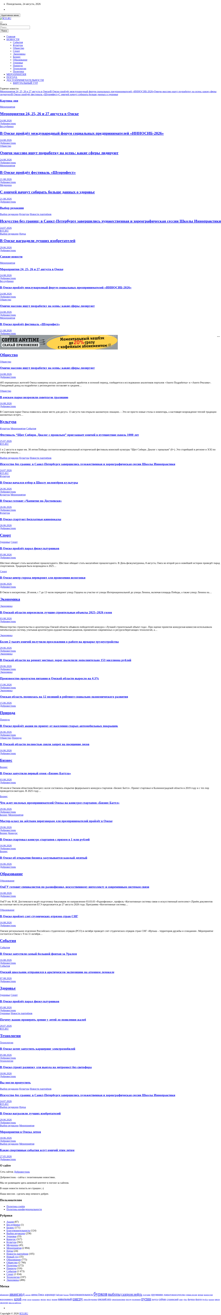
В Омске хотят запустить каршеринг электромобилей (37, 1048)
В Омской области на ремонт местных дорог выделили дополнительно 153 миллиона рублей (65, 660)
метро (43, 1299)
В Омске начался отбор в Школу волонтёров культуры (39, 482)
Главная (10, 36)
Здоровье (18, 62)
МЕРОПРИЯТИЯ (16, 74)
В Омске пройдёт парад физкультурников (29, 548)
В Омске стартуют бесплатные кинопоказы (30, 519)
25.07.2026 (6, 441)
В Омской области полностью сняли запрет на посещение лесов (44, 744)
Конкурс (13, 833)
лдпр (24, 1299)
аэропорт (50, 1294)
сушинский (172, 1299)
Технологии (19, 68)
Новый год (12, 1256)
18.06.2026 (6, 584)
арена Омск (37, 1294)
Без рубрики (7, 126)
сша (181, 1299)
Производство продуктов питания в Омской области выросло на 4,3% (49, 678)
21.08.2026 (6, 179)
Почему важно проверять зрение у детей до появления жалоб (43, 1019)
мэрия (54, 1299)
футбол (205, 1299)
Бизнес (17, 56)
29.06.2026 (6, 247)
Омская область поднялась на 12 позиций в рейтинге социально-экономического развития (64, 696)
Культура (18, 45)
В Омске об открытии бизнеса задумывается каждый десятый (43, 857)
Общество (18, 48)
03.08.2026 (6, 618)
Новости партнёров (40, 214)
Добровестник (8, 123)
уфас (185, 1299)
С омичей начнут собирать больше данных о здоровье (88, 94)
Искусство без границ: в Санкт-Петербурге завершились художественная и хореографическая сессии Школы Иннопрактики (110, 221)
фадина (191, 1299)
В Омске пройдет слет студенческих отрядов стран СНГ (39, 916)
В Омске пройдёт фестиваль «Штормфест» (35, 94)
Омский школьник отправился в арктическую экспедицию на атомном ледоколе (57, 972)
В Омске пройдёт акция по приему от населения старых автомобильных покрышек (59, 726)
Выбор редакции (12, 208)
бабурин (59, 1295)
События (18, 42)
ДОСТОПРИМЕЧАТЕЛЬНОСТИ (25, 80)
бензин (66, 1295)
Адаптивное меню (10, 15)
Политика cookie (15, 1206)
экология (4, 1303)
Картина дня (9, 100)
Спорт (16, 51)
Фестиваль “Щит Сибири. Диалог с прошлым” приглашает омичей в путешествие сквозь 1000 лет (69, 435)
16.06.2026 (6, 750)
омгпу (77, 1299)
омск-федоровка (90, 1299)
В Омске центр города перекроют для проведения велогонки (42, 577)
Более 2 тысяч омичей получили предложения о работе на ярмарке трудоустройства (59, 641)
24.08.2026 (6, 120)
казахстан (208, 1294)
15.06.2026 (6, 684)
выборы (114, 1294)
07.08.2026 (6, 978)
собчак (162, 1299)
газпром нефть (131, 1294)
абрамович (4, 1295)
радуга (155, 1299)
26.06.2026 (6, 488)
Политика (18, 71)
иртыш (200, 1295)
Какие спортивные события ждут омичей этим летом (37, 1150)
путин (146, 1299)
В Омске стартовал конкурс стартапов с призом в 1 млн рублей (45, 839)
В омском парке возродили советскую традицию (34, 397)
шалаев (211, 1299)
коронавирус (6, 1299)
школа (217, 1300)
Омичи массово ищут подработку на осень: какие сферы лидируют (59, 153)
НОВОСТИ (12, 39)
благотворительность (81, 1294)
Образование (20, 59)
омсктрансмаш (118, 1299)
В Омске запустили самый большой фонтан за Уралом (38, 953)
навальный (65, 1299)
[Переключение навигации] (1, 22)
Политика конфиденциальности (24, 1209)
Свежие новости (11, 256)
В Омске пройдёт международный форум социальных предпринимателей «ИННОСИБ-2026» (102, 91)
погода (128, 1300)
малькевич (36, 1299)
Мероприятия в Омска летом (20, 1132)
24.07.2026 (6, 228)
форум (198, 1299)
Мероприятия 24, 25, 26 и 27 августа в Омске (25, 91)
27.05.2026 (6, 1156)
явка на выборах (15, 1303)
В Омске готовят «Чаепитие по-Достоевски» (31, 500)
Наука (22, 233)
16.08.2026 (6, 403)
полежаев (136, 1299)
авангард (17, 1294)
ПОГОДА (11, 77)
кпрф (18, 1299)
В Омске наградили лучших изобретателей (37, 241)
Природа (18, 65)
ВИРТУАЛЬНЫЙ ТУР (25, 83)
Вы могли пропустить (15, 1082)
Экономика (19, 54)
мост (49, 1299)
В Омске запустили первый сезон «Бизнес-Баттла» (35, 773)
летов (29, 1299)
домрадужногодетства (174, 1294)
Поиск (3, 24)
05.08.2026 (6, 554)
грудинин (157, 1294)
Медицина (6, 185)
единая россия (191, 1295)
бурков (100, 1293)
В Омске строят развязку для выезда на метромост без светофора (46, 1067)
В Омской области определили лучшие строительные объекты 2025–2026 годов (56, 612)
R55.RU (4, 230)
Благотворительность (18, 1230)
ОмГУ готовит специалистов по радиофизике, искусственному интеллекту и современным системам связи (74, 887)
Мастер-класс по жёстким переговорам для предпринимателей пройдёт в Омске (56, 821)
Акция (10, 1221)
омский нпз (104, 1299)
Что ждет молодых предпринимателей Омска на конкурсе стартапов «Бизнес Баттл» (60, 802)
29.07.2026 (6, 1026)
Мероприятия (7, 106)
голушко (146, 1294)
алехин (28, 1295)
